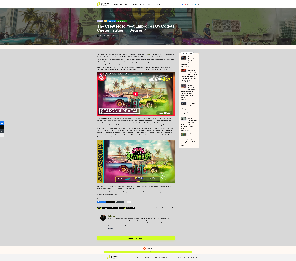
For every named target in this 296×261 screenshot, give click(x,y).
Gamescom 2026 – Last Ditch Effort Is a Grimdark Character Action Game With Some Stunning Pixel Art (189, 75)
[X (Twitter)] (2, 127)
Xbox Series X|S (121, 21)
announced (148, 54)
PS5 (104, 207)
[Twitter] (190, 4)
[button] (112, 228)
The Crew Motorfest (112, 207)
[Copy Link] (2, 131)
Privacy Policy (178, 257)
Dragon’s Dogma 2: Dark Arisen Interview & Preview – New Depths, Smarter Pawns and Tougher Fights (188, 91)
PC (105, 21)
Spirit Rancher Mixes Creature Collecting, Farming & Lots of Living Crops (188, 139)
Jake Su (111, 216)
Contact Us (193, 257)
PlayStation (111, 21)
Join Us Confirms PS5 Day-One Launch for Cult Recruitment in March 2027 (189, 123)
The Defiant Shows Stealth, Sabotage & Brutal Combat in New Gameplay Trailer (188, 108)
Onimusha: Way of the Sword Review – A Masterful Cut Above (188, 61)
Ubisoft (122, 207)
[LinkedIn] (195, 4)
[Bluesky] (193, 4)
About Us (186, 257)
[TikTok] (187, 4)
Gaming (100, 21)
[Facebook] (182, 4)
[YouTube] (185, 4)
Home (98, 47)
